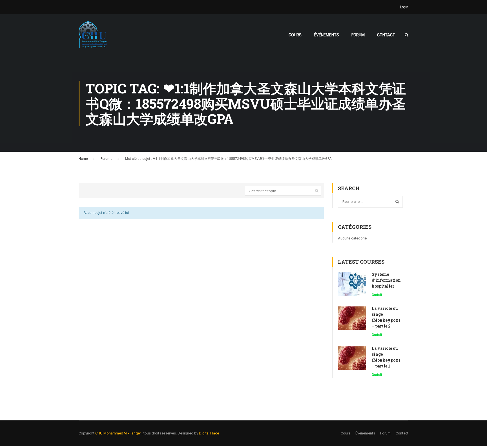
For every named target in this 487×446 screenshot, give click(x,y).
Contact (386, 35)
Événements (326, 35)
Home (83, 159)
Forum (358, 35)
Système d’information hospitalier (386, 280)
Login (404, 7)
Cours (295, 35)
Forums (106, 159)
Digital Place (209, 433)
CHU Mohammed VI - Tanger (118, 433)
